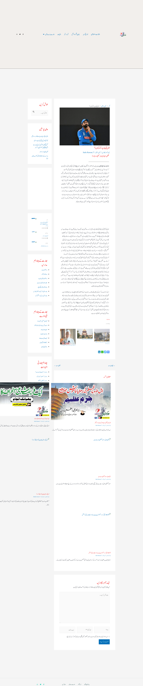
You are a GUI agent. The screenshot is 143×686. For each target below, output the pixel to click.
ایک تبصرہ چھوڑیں (106, 152)
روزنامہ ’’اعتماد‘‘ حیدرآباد (42, 393)
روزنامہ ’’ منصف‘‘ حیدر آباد (42, 376)
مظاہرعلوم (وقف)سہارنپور (42, 283)
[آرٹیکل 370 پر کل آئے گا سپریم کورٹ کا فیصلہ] (85, 334)
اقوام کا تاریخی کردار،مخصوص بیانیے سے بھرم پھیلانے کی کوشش (100, 553)
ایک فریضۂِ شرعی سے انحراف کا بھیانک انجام (41, 419)
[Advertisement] (71, 75)
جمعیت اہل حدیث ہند (43, 338)
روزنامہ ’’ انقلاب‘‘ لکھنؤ (42, 381)
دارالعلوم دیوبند (44, 270)
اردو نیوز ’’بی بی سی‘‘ (43, 398)
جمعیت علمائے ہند (44, 329)
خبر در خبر (66, 34)
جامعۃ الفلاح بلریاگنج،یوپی (42, 287)
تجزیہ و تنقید (97, 152)
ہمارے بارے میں (50, 34)
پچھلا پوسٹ (111, 366)
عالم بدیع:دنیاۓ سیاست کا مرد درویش (40, 136)
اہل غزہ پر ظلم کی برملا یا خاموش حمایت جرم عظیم (103, 423)
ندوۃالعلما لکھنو (44, 274)
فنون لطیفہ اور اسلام (44, 151)
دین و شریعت (46, 219)
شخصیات (47, 241)
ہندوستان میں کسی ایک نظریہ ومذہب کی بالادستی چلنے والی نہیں (68, 345)
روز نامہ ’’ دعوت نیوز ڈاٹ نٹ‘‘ (41, 372)
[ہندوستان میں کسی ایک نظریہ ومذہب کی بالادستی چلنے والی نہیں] (68, 336)
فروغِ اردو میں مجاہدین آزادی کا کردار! (42, 494)
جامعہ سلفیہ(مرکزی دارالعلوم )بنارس (40, 291)
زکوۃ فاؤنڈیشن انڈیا (43, 342)
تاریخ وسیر (85, 34)
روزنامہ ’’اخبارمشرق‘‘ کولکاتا (41, 389)
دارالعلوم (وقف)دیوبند (42, 278)
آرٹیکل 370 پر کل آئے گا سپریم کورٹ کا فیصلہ (87, 339)
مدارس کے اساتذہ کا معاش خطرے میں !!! (44, 233)
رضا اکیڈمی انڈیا (44, 347)
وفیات (59, 34)
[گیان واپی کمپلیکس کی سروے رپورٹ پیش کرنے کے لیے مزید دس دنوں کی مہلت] (102, 335)
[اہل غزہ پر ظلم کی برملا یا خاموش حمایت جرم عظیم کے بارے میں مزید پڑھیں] (81, 401)
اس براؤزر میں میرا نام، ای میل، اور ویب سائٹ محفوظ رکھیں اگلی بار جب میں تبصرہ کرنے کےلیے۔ (87, 636)
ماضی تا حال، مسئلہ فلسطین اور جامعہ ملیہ (104, 477)
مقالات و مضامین (95, 34)
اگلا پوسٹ (57, 366)
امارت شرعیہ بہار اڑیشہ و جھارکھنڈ (40, 325)
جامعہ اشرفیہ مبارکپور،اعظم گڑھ (41, 296)
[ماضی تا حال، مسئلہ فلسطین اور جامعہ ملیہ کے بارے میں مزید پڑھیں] (81, 456)
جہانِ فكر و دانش (76, 34)
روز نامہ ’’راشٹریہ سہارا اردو (42, 385)
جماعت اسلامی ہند (43, 334)
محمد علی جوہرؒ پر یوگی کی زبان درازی (41, 140)
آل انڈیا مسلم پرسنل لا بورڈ (42, 321)
